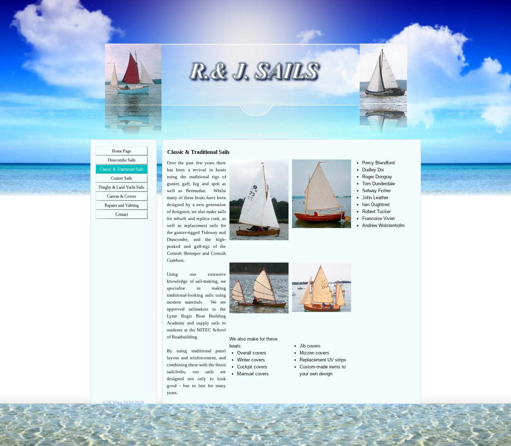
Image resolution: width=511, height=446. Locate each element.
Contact (121, 214)
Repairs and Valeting (122, 205)
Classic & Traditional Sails (122, 169)
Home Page (121, 151)
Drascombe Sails (122, 160)
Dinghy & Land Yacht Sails (121, 187)
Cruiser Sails (121, 178)
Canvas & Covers (121, 196)
